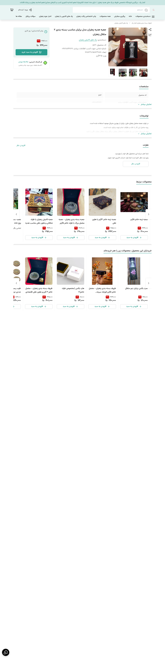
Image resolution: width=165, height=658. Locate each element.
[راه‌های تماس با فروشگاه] (5, 652)
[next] (16, 214)
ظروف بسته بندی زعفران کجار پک (142, 23)
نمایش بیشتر (146, 104)
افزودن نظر (20, 145)
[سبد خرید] (11, 9)
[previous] (149, 214)
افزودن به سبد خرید (30, 52)
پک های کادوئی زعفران (121, 23)
